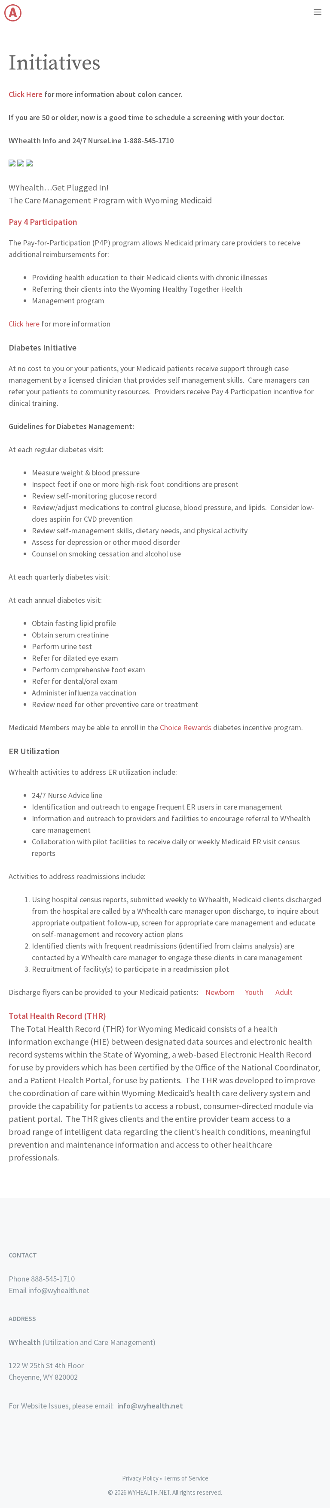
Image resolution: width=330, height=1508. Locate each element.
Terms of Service (185, 1478)
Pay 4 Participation (43, 221)
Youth (254, 992)
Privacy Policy (140, 1478)
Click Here (26, 94)
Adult (284, 992)
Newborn (220, 992)
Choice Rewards (185, 727)
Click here (24, 324)
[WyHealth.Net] (12, 13)
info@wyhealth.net (150, 1406)
